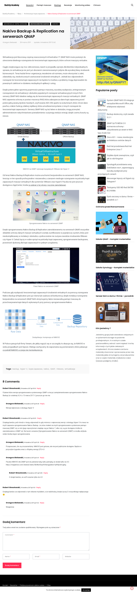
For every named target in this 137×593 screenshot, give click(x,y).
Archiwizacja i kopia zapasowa (15, 24)
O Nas (49, 585)
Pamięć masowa (44, 5)
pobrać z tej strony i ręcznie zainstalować (48, 185)
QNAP (52, 369)
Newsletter (14, 585)
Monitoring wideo (82, 5)
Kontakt (5, 585)
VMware (59, 369)
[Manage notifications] (132, 588)
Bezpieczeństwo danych (40, 24)
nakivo (46, 369)
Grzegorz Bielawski (14, 403)
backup (15, 369)
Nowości (30, 5)
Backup (57, 5)
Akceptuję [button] (86, 590)
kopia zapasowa (35, 369)
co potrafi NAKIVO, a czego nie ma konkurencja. (23, 350)
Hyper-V (23, 369)
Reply (39, 388)
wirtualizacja (70, 369)
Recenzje (68, 5)
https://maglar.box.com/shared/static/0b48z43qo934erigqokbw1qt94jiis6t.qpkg (36, 465)
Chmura (96, 5)
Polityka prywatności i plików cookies (32, 585)
